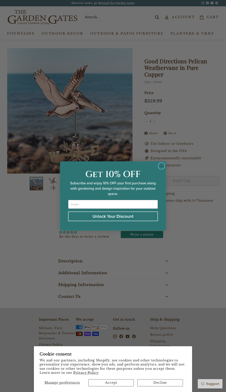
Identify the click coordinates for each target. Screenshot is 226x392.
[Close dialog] (161, 166)
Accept (111, 383)
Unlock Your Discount (113, 216)
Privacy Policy (86, 373)
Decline (160, 383)
